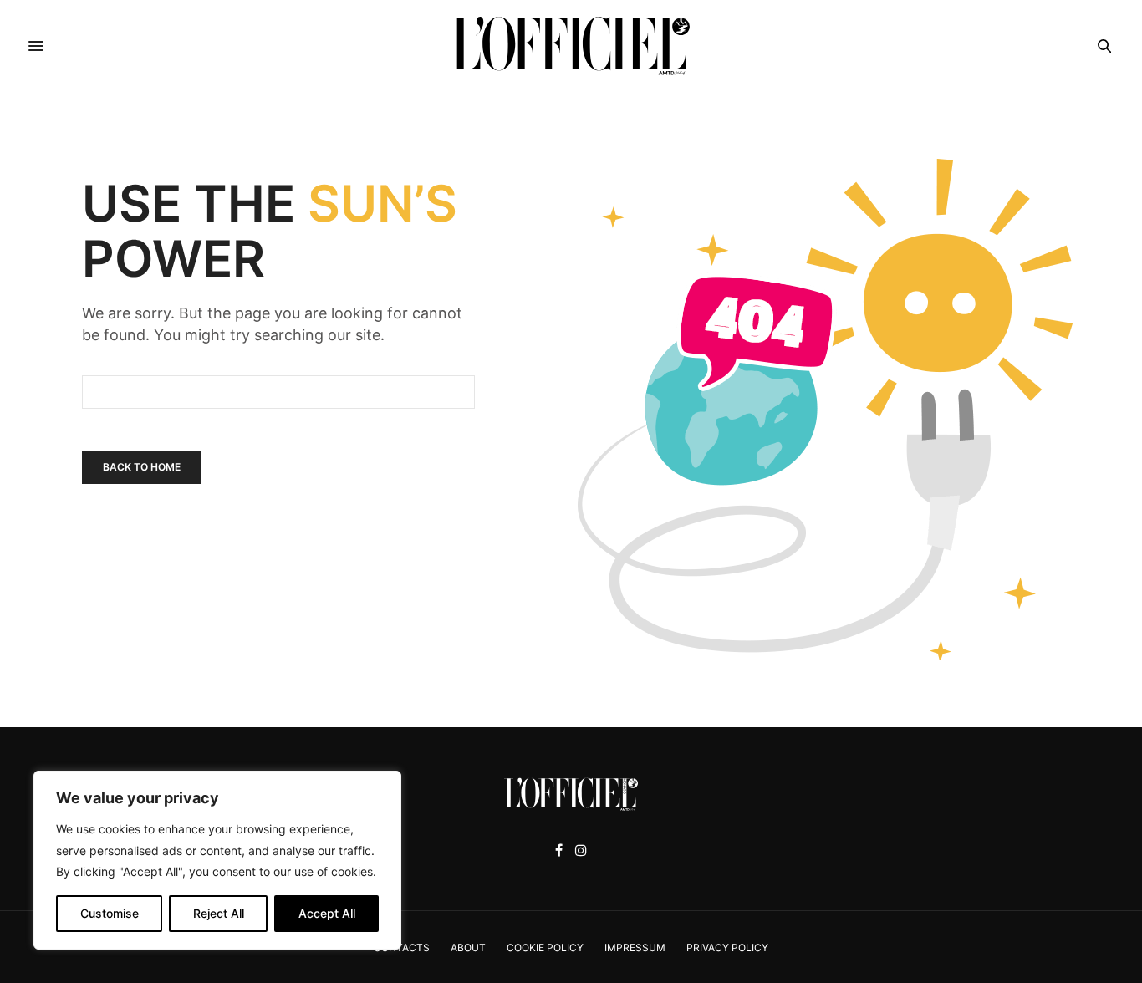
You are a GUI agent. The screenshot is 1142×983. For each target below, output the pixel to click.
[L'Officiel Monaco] (571, 46)
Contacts (402, 947)
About (468, 947)
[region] (217, 860)
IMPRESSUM (634, 947)
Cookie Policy (545, 947)
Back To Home (142, 467)
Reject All (218, 913)
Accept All (326, 913)
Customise (109, 913)
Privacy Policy (727, 947)
